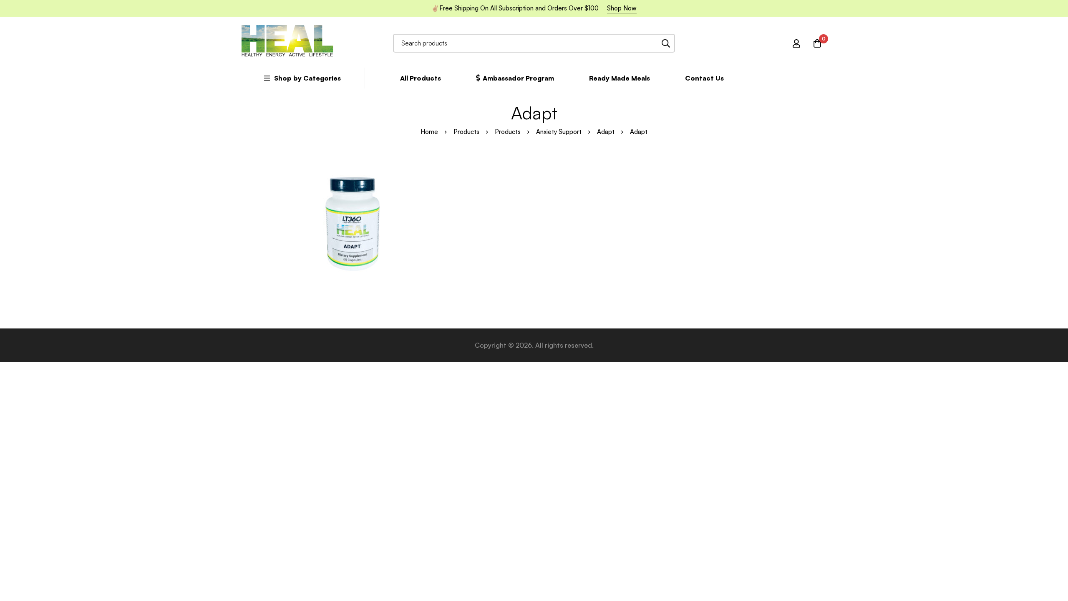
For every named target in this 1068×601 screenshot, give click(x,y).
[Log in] (796, 43)
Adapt (606, 132)
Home (429, 132)
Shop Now (622, 8)
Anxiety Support (559, 132)
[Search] (665, 43)
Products (466, 132)
